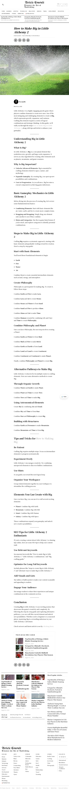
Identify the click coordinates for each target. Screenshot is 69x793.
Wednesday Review (28, 763)
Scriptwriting (17, 765)
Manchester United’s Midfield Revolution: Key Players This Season (58, 17)
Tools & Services (63, 765)
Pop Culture (17, 767)
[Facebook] (15, 40)
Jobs (37, 767)
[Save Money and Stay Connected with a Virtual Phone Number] (23, 696)
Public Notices (29, 767)
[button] (2, 4)
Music (15, 758)
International (62, 760)
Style (37, 761)
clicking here (48, 626)
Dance (15, 763)
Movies (15, 761)
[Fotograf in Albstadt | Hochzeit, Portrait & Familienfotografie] (19, 648)
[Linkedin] (63, 757)
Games (37, 758)
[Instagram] (61, 757)
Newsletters (62, 762)
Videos (27, 771)
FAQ (26, 769)
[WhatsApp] (28, 40)
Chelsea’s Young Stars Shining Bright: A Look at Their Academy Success (7, 704)
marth (23, 102)
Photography (50, 765)
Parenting (38, 774)
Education (38, 756)
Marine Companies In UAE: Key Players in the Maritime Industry (37, 703)
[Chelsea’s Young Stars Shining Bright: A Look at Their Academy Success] (8, 696)
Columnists (28, 756)
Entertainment (17, 35)
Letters (27, 761)
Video (48, 763)
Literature (16, 770)
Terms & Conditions (62, 767)
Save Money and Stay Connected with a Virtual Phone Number (21, 703)
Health (37, 765)
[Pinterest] (24, 40)
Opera (15, 774)
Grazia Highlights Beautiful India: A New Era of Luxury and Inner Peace (57, 730)
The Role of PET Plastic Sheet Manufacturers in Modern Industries (55, 738)
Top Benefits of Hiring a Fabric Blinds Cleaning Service (11, 17)
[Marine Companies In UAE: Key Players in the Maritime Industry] (38, 696)
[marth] (16, 101)
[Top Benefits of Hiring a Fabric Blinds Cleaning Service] (19, 641)
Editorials (27, 758)
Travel (37, 772)
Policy (60, 770)
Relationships (39, 770)
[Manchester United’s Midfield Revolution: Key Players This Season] (19, 655)
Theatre (16, 772)
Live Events (50, 761)
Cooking (49, 758)
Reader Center (51, 756)
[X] (20, 40)
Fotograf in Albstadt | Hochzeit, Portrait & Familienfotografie (33, 17)
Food (37, 763)
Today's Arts (17, 756)
